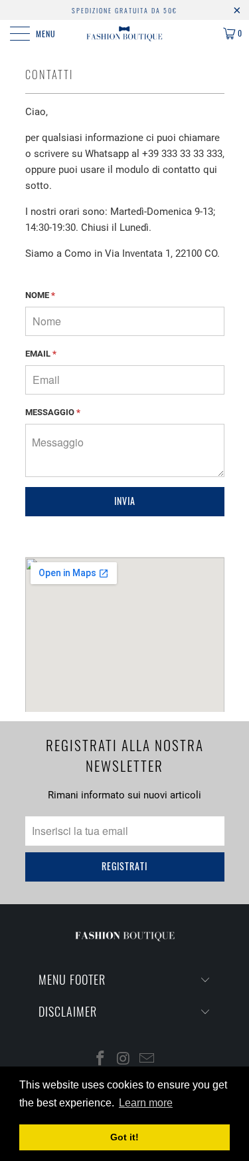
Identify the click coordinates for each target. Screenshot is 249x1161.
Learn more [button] (146, 1102)
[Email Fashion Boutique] (147, 1059)
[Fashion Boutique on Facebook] (101, 1059)
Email (40, 354)
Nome (40, 295)
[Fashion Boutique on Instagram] (124, 1059)
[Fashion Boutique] (124, 33)
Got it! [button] (124, 1137)
